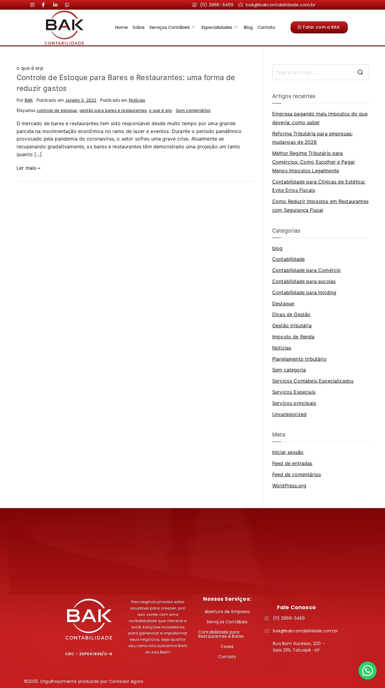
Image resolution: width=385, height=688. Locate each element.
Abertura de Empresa (227, 612)
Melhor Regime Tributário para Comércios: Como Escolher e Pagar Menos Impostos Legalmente (313, 162)
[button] (368, 671)
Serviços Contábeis (169, 27)
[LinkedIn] (46, 4)
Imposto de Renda (293, 337)
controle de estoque (57, 110)
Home (121, 27)
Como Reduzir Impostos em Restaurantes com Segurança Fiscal (320, 205)
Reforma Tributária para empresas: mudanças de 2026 (312, 138)
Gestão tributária (292, 325)
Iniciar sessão (287, 452)
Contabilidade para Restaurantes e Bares (221, 634)
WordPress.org (289, 486)
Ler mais (26, 168)
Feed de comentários (296, 474)
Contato (266, 27)
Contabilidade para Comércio (306, 270)
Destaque (283, 304)
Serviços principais (294, 403)
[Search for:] (320, 72)
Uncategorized (289, 414)
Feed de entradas (292, 463)
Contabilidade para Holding (304, 292)
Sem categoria (289, 370)
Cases (227, 646)
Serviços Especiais (294, 392)
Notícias (137, 100)
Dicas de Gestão (291, 314)
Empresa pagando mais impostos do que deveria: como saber (320, 118)
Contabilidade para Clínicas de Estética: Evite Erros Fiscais (318, 186)
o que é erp (160, 110)
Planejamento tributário (299, 359)
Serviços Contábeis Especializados (312, 381)
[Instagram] (34, 4)
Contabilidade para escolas (304, 281)
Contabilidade (288, 259)
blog (277, 248)
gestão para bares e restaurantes (112, 110)
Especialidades (217, 27)
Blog (248, 27)
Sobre (139, 27)
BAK (29, 100)
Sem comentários (193, 110)
